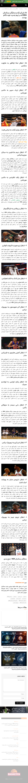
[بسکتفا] (14, 5)
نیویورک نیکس (15, 602)
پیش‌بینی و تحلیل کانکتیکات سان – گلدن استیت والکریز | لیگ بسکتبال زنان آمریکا (16, 628)
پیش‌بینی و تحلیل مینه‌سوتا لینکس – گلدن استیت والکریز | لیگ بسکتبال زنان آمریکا (15, 668)
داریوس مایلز (18, 598)
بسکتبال (15, 596)
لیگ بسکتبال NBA (23, 602)
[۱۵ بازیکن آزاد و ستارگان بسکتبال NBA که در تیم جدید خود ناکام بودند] (14, 29)
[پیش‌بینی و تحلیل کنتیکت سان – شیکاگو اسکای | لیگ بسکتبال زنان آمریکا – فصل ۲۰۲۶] (14, 638)
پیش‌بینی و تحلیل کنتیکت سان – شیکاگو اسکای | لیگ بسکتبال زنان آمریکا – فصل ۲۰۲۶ (15, 648)
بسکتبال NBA (9, 596)
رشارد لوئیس (13, 598)
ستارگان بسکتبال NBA (22, 600)
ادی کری (24, 596)
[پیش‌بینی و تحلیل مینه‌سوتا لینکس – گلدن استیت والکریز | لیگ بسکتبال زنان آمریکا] (14, 659)
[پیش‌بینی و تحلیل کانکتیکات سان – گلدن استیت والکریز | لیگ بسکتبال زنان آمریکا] (14, 618)
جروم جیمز (24, 598)
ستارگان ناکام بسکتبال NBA (13, 600)
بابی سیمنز (20, 596)
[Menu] (26, 5)
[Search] (2, 5)
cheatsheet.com (19, 583)
